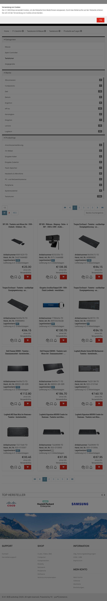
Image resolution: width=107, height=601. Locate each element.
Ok (100, 20)
